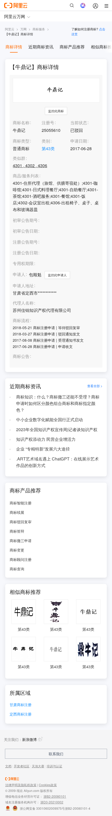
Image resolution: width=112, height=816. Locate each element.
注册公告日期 (25, 253)
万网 (23, 29)
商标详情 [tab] (13, 47)
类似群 (19, 158)
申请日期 (78, 141)
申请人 (19, 274)
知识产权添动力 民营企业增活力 (46, 439)
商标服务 (39, 29)
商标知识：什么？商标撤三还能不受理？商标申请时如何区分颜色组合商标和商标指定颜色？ (57, 403)
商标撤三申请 (21, 540)
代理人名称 (23, 303)
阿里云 (9, 29)
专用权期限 (23, 263)
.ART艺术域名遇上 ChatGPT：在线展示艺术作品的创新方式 (57, 462)
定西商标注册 (21, 714)
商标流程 (21, 320)
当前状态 (78, 123)
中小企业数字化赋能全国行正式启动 (49, 420)
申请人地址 (23, 286)
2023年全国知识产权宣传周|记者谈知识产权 (56, 429)
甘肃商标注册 (21, 705)
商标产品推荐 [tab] (72, 47)
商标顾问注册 (21, 559)
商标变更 (17, 550)
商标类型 (21, 141)
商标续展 (17, 512)
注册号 (48, 123)
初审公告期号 (25, 220)
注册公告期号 (25, 242)
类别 (46, 141)
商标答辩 (17, 531)
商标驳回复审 (21, 521)
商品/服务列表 (26, 176)
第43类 (48, 148)
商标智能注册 (21, 502)
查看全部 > (94, 386)
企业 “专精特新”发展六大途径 (43, 449)
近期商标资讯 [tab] (40, 47)
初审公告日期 (25, 231)
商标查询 (17, 568)
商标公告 (21, 356)
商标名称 (21, 123)
